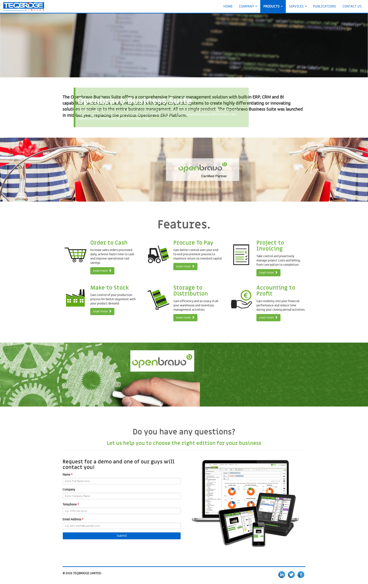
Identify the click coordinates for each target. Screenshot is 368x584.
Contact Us (352, 6)
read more (101, 271)
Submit (122, 536)
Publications (324, 6)
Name (66, 474)
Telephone (70, 504)
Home (228, 6)
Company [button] (247, 6)
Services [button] (297, 6)
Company (69, 489)
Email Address (72, 519)
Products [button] (271, 6)
